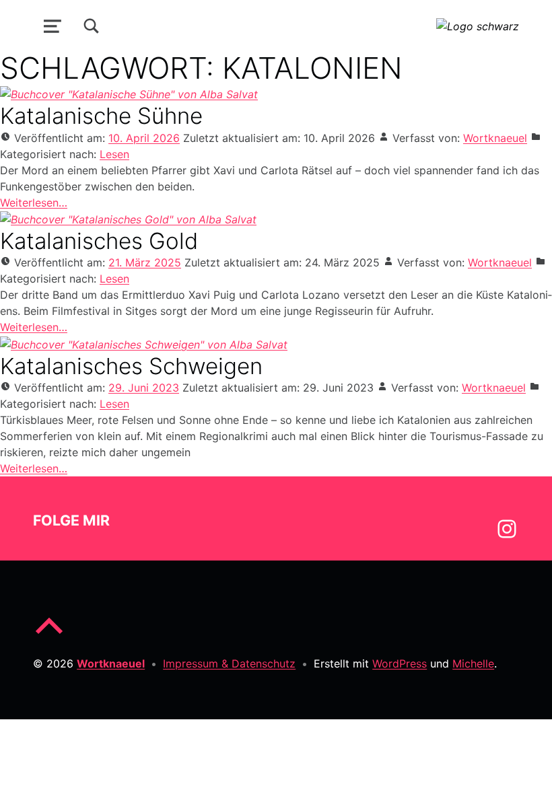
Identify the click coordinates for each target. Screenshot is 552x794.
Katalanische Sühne (101, 115)
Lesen (114, 154)
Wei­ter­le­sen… (33, 202)
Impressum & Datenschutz (229, 663)
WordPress (399, 663)
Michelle (473, 663)
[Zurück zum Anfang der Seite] (49, 636)
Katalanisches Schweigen (131, 366)
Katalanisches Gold (99, 240)
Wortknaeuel (495, 138)
